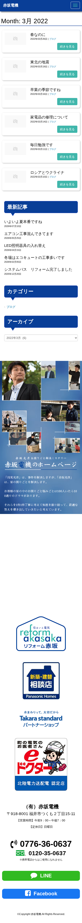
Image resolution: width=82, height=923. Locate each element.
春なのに (37, 35)
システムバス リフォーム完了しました (38, 269)
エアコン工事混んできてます (28, 234)
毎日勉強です (41, 145)
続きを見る (67, 46)
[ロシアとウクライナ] (15, 181)
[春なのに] (15, 43)
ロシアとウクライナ (47, 172)
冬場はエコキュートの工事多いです (34, 258)
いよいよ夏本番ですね (23, 222)
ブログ (52, 39)
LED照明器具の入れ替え (25, 245)
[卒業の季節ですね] (15, 99)
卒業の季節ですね (45, 90)
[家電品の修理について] (15, 126)
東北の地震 (39, 62)
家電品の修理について (49, 117)
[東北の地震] (15, 71)
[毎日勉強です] (15, 154)
